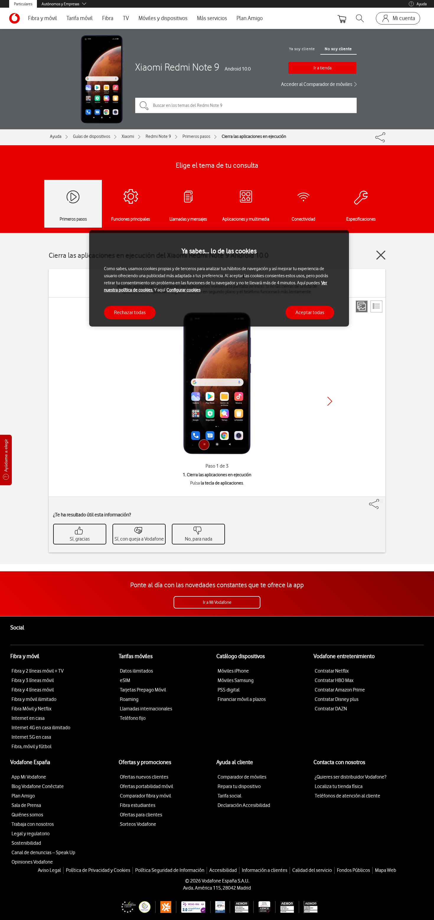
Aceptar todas (310, 312)
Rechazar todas (130, 312)
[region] (219, 278)
